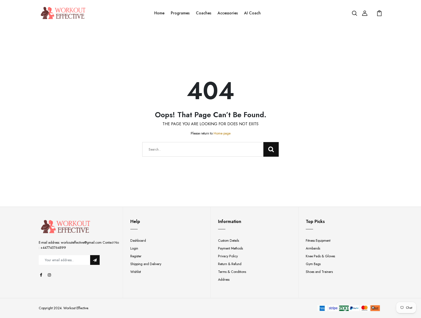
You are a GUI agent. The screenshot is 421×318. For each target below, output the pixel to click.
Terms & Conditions (232, 271)
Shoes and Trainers (319, 271)
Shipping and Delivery (145, 263)
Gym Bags (313, 263)
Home (159, 13)
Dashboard (138, 240)
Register (136, 256)
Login (134, 248)
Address (224, 279)
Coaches (203, 13)
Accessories (228, 13)
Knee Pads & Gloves (320, 256)
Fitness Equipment (318, 240)
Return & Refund (229, 263)
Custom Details (228, 240)
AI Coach (252, 13)
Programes (180, 13)
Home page (222, 133)
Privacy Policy (228, 256)
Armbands (313, 248)
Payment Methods (230, 248)
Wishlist (135, 271)
